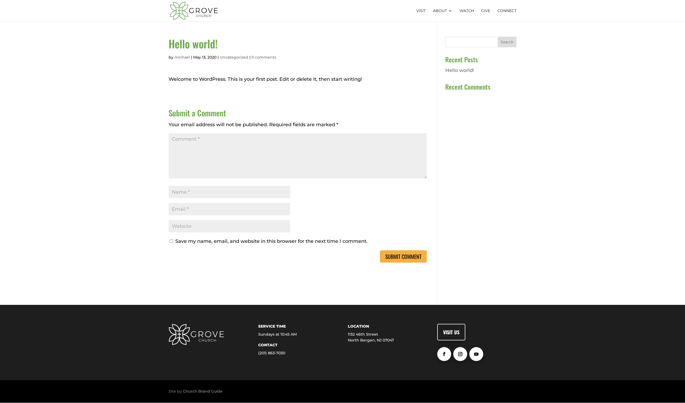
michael (182, 57)
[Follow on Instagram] (460, 354)
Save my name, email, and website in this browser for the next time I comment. (271, 241)
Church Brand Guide (203, 391)
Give (485, 11)
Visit (421, 11)
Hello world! (459, 70)
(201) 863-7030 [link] (271, 353)
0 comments (264, 57)
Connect (506, 11)
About (440, 11)
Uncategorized (234, 57)
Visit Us (451, 332)
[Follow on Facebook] (444, 354)
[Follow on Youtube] (476, 354)
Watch (466, 11)
